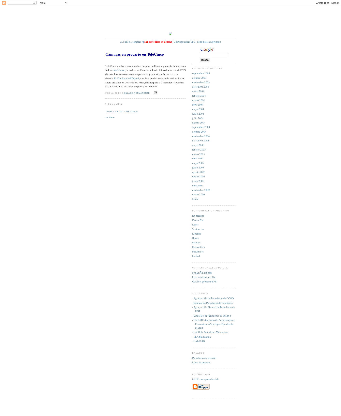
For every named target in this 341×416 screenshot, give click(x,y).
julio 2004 (197, 118)
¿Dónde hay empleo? (131, 41)
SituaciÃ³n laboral (202, 272)
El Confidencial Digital (126, 78)
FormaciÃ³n (198, 247)
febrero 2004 (199, 95)
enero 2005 (198, 145)
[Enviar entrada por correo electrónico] (155, 92)
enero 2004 (198, 91)
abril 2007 (197, 185)
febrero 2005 (199, 149)
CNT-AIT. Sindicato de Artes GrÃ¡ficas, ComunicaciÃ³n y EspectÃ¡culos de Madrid (214, 323)
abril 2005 (197, 158)
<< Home (110, 117)
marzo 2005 (198, 154)
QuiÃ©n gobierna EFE (204, 281)
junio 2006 (198, 181)
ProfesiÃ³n (197, 220)
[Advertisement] (177, 19)
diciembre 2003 (200, 86)
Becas (195, 238)
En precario (198, 215)
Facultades (198, 251)
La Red (196, 256)
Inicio (195, 199)
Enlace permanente (137, 93)
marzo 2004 (198, 100)
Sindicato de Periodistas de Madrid (212, 315)
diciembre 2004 (200, 140)
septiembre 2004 (201, 127)
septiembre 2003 (201, 73)
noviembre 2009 (201, 190)
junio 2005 (198, 167)
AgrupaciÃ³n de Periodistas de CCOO (214, 298)
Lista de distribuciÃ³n (203, 277)
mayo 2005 (198, 163)
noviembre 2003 (201, 82)
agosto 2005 (198, 172)
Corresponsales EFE (184, 41)
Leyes (195, 224)
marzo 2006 (198, 176)
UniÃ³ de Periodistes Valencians (211, 332)
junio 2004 (198, 113)
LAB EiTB (199, 341)
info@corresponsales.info (205, 379)
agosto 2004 (198, 122)
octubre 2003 (199, 77)
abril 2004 (197, 104)
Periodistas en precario (209, 41)
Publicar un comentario (122, 111)
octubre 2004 (199, 131)
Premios (196, 242)
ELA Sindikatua (202, 336)
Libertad (196, 233)
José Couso (119, 70)
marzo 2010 (198, 194)
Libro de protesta (201, 362)
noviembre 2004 (201, 136)
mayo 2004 (198, 109)
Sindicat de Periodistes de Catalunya (213, 303)
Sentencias (198, 229)
